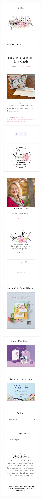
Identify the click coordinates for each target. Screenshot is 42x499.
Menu (22, 8)
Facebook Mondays (18, 117)
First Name (21, 252)
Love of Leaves (13, 121)
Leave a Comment (26, 66)
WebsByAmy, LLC (21, 490)
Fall (8, 121)
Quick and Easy (21, 121)
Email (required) (21, 262)
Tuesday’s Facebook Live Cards (21, 59)
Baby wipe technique (19, 119)
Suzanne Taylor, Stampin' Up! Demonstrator (21, 23)
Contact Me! (21, 218)
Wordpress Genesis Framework (17, 488)
